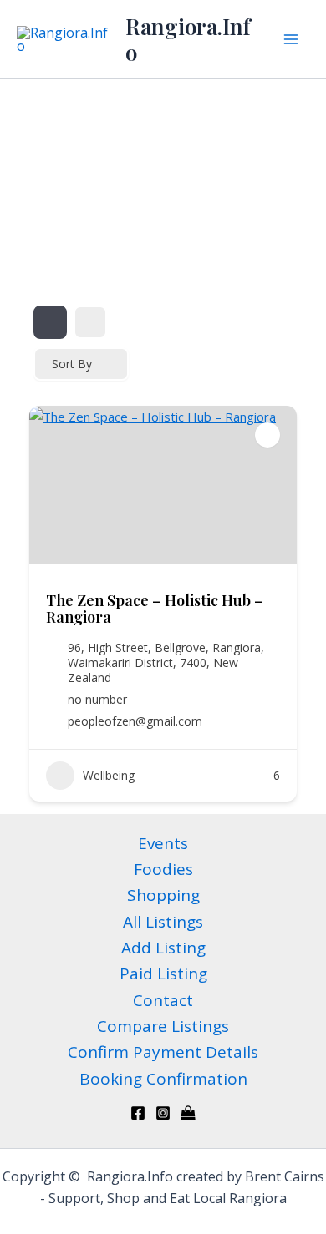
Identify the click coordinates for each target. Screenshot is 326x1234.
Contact (163, 1000)
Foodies (163, 869)
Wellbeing (109, 775)
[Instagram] (163, 1112)
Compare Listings (163, 1026)
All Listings (163, 922)
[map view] (90, 322)
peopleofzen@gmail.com (135, 721)
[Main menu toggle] (291, 39)
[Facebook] (137, 1112)
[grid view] (50, 322)
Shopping (163, 895)
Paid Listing (163, 973)
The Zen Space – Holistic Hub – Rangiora (154, 608)
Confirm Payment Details (163, 1052)
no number (97, 699)
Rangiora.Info (188, 39)
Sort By (72, 364)
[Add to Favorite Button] (267, 435)
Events (163, 843)
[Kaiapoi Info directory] (188, 1112)
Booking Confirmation (163, 1079)
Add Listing (163, 947)
